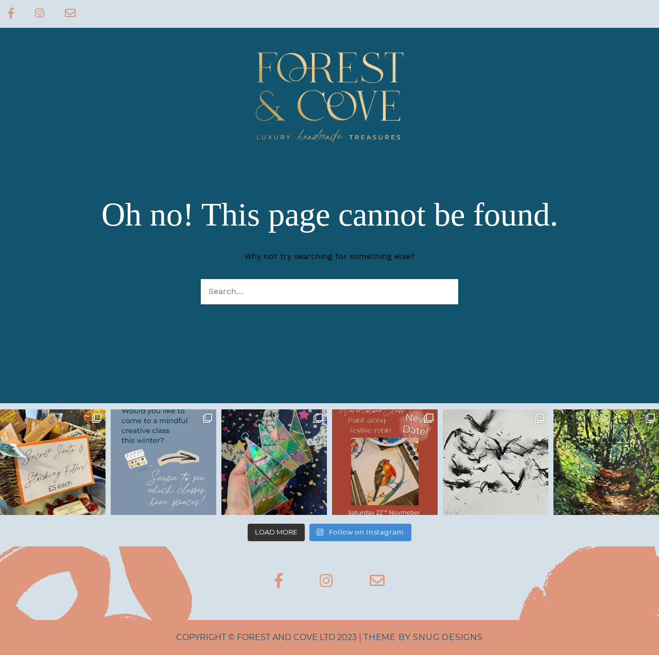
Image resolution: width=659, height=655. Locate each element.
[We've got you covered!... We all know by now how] (53, 462)
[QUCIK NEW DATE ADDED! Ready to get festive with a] (385, 462)
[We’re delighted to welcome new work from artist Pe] (606, 462)
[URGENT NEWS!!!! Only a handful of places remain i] (163, 462)
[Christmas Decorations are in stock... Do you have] (274, 462)
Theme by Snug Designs (423, 637)
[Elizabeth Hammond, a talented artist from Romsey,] (495, 462)
